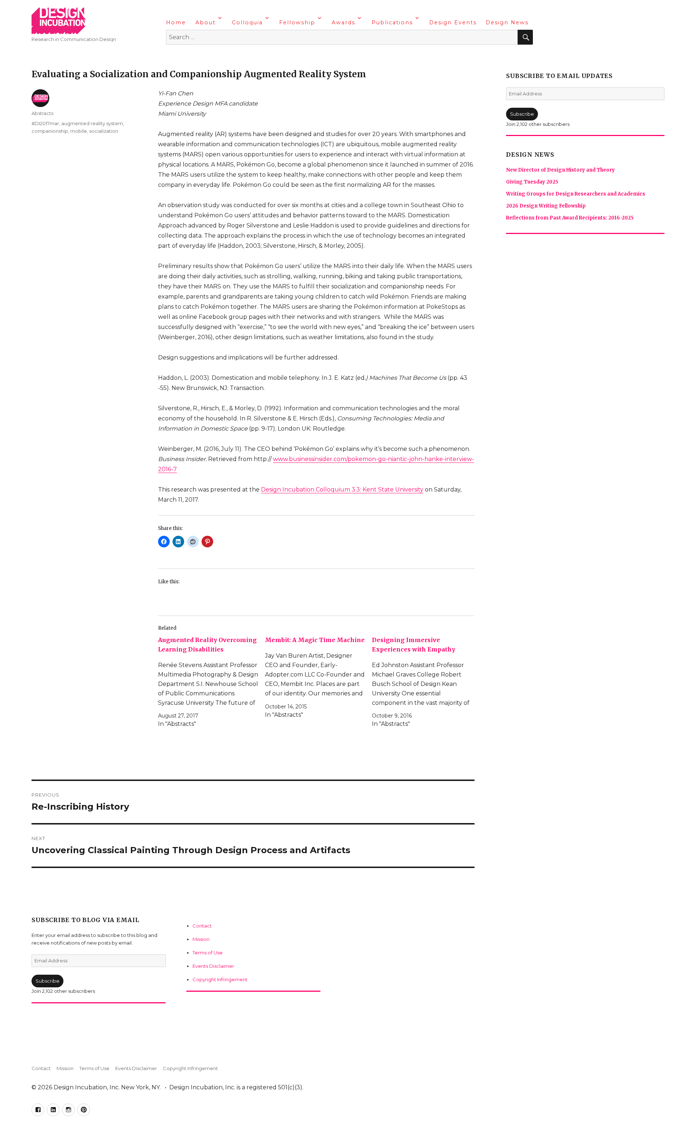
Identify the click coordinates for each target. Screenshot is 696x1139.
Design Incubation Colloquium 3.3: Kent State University (342, 489)
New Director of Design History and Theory (560, 170)
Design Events (453, 22)
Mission (201, 939)
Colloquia (247, 22)
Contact (202, 926)
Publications (392, 22)
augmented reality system (92, 123)
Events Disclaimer (213, 966)
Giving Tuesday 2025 (532, 182)
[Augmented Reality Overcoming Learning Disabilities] (211, 682)
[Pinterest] (215, 56)
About (205, 22)
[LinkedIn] (186, 56)
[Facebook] (172, 56)
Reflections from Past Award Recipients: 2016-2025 (570, 218)
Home (176, 22)
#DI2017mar (45, 123)
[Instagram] (201, 56)
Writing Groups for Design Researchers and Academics (575, 194)
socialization (103, 131)
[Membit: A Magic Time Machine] (318, 677)
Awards (343, 22)
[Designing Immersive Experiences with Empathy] (425, 682)
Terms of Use (207, 952)
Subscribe (47, 981)
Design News (507, 22)
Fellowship (297, 22)
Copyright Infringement (220, 979)
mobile (78, 131)
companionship (50, 131)
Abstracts (42, 113)
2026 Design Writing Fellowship (546, 206)
